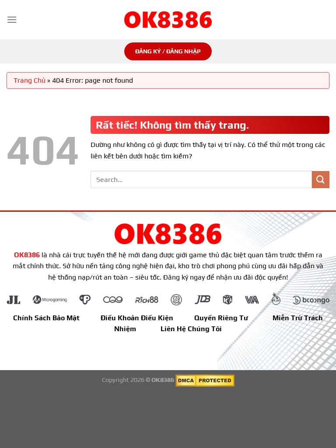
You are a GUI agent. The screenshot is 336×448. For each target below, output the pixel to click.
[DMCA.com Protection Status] (204, 379)
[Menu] (12, 19)
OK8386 (27, 255)
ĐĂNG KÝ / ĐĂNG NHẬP (168, 51)
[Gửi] (320, 179)
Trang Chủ (30, 80)
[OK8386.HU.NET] (168, 19)
